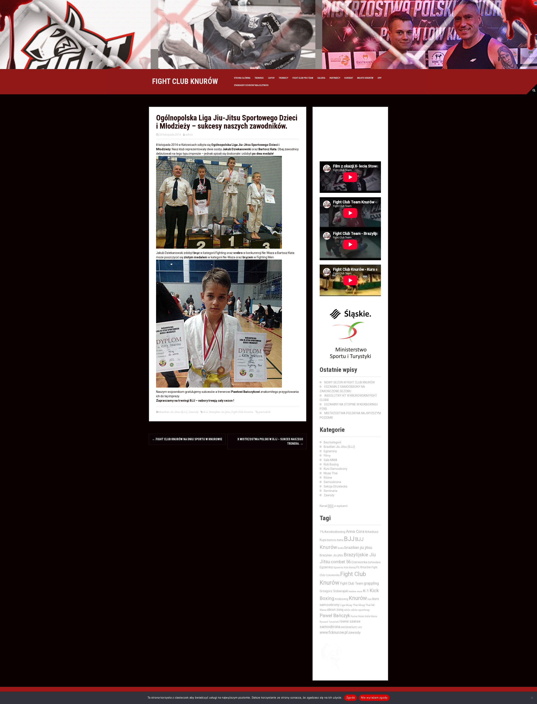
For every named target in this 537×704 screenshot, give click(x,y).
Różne (328, 477)
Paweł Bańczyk (335, 615)
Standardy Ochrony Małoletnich (251, 85)
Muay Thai (331, 473)
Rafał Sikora (371, 616)
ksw (370, 599)
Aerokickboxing (334, 531)
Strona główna (242, 78)
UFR (359, 627)
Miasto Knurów (365, 78)
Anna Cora (355, 531)
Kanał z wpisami (334, 506)
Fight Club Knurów (242, 412)
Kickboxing (341, 599)
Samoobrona (332, 482)
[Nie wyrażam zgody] (532, 698)
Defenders (374, 562)
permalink (264, 412)
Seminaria (330, 490)
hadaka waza (355, 591)
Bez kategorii (332, 442)
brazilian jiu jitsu (358, 547)
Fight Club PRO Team (302, 78)
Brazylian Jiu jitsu (219, 412)
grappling (371, 583)
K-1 (366, 590)
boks (341, 548)
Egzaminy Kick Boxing (345, 567)
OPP (380, 78)
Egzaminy (330, 451)
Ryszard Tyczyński (329, 621)
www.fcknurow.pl (334, 632)
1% (322, 531)
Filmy (327, 455)
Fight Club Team (351, 583)
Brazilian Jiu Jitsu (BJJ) (173, 412)
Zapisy (271, 78)
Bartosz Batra (335, 540)
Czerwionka (359, 562)
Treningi (259, 78)
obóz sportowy (360, 609)
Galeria (321, 78)
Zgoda (350, 697)
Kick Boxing (331, 464)
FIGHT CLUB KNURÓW (185, 81)
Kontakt (348, 78)
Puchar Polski (357, 616)
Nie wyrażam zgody (374, 697)
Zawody (193, 412)
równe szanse (350, 621)
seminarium (349, 627)
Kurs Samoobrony (335, 468)
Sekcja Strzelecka (335, 486)
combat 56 (341, 561)
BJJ (205, 412)
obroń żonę (335, 610)
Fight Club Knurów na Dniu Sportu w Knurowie (187, 439)
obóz (347, 609)
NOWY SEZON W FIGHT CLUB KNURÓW (349, 382)
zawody (354, 632)
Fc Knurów (363, 567)
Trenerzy (283, 78)
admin (189, 134)
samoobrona (330, 627)
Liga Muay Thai (349, 605)
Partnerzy (335, 78)
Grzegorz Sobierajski (334, 591)
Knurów (358, 598)
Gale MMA (330, 460)
